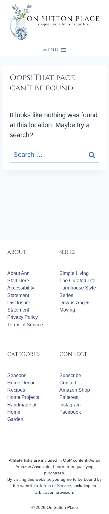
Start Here (18, 280)
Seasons (16, 375)
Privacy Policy (22, 317)
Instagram (70, 404)
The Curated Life (77, 280)
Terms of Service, (55, 485)
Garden (15, 419)
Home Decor (21, 382)
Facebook (70, 412)
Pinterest (68, 397)
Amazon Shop (74, 390)
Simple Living (74, 273)
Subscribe (70, 375)
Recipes (16, 390)
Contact (67, 382)
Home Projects (23, 397)
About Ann (18, 273)
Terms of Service (25, 324)
